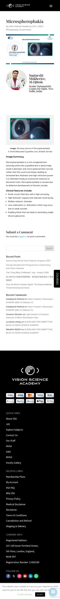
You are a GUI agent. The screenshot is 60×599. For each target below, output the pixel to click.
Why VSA (10, 493)
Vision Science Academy (20, 26)
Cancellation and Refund (19, 520)
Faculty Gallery (13, 462)
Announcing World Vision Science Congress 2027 (28, 260)
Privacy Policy (13, 498)
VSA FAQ (10, 487)
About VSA (11, 418)
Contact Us (12, 435)
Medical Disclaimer (16, 504)
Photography (12, 29)
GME (8, 451)
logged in (22, 236)
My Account (12, 482)
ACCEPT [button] (40, 594)
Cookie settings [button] (24, 594)
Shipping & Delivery (16, 526)
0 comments (25, 29)
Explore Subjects (14, 429)
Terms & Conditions (16, 515)
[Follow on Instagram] (19, 576)
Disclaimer (11, 509)
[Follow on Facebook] (8, 576)
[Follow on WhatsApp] (36, 576)
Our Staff (10, 440)
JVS (8, 424)
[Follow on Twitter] (14, 576)
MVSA (9, 446)
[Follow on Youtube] (25, 576)
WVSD (9, 457)
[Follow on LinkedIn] (30, 576)
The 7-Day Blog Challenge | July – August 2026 (27, 272)
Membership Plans (15, 476)
